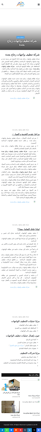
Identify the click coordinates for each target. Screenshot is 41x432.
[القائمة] (39, 5)
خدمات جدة (20, 37)
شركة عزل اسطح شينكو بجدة (31, 413)
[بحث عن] (2, 5)
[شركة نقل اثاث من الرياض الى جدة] (10, 385)
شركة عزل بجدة (15, 415)
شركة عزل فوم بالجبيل (17, 345)
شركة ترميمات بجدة (34, 395)
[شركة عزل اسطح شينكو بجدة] (30, 406)
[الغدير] (20, 4)
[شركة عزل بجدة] (10, 407)
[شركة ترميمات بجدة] (30, 386)
